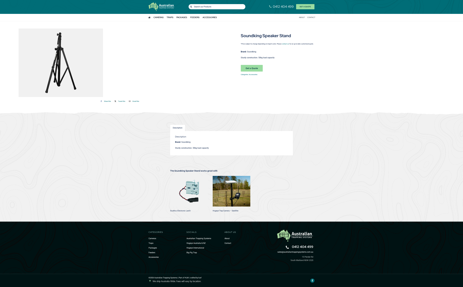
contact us (285, 44)
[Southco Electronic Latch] (189, 191)
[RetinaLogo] (295, 230)
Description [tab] (177, 128)
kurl (199, 278)
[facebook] (312, 281)
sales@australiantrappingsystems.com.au (295, 252)
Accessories (253, 74)
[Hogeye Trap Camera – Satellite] (231, 191)
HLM (187, 278)
